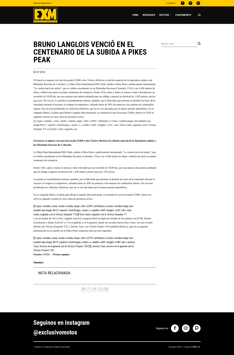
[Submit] (199, 44)
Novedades (149, 15)
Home (135, 15)
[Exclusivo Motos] (45, 15)
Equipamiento (183, 15)
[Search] (199, 15)
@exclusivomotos (55, 332)
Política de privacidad (62, 347)
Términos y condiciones (43, 347)
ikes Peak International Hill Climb (55, 152)
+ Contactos (170, 3)
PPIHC (47, 254)
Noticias (164, 15)
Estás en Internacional (42, 3)
